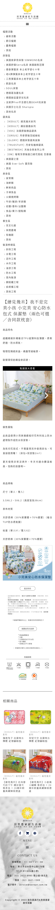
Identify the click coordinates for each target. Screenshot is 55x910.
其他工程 (11, 291)
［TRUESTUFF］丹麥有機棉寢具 (25, 144)
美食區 (6, 173)
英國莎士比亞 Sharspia (20, 107)
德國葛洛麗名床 (15, 92)
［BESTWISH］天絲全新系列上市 (25, 149)
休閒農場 (11, 230)
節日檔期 (11, 40)
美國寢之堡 (12, 159)
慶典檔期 (11, 45)
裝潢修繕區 (9, 244)
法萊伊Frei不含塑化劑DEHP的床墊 (26, 102)
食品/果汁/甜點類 (16, 211)
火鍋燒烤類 (12, 196)
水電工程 (11, 254)
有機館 (10, 234)
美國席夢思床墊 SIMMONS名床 (24, 60)
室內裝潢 (11, 277)
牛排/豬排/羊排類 (16, 201)
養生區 (6, 220)
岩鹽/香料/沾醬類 (16, 206)
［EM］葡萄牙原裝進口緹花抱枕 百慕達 (28, 154)
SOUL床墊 (12, 88)
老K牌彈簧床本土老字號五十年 (23, 74)
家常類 (10, 178)
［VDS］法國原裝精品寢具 (21, 130)
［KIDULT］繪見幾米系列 (21, 121)
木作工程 (11, 263)
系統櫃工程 (12, 286)
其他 (8, 50)
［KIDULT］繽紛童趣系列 (21, 126)
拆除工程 (11, 249)
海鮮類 (10, 182)
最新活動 (11, 36)
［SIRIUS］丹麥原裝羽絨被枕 (23, 135)
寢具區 (6, 116)
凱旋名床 (11, 83)
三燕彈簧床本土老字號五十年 (22, 78)
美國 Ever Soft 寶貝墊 (19, 163)
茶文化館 (11, 225)
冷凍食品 (11, 192)
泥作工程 (11, 258)
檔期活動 (8, 31)
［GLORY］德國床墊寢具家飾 (23, 140)
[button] (27, 23)
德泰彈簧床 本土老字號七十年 (23, 69)
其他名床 (11, 111)
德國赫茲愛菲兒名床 (17, 97)
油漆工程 (11, 268)
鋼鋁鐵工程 (12, 282)
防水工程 (11, 272)
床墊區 (6, 55)
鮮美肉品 (11, 187)
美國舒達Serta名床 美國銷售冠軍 (25, 64)
